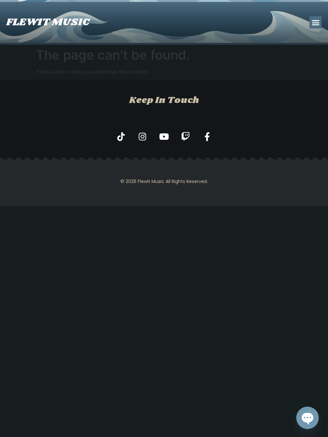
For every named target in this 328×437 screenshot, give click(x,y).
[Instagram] (142, 136)
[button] (315, 22)
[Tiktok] (121, 136)
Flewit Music (47, 22)
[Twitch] (185, 136)
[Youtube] (164, 136)
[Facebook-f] (207, 136)
